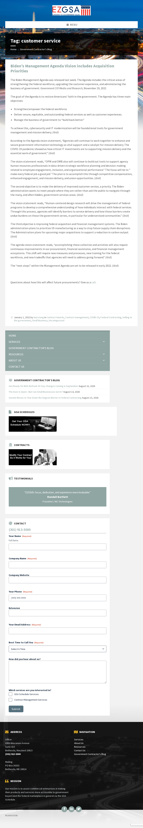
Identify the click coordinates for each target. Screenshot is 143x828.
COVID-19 (94, 317)
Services (78, 739)
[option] (57, 497)
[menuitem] (57, 336)
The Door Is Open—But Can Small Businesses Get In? (36, 391)
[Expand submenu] (103, 341)
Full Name (13, 540)
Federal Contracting (110, 317)
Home (13, 49)
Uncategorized (56, 320)
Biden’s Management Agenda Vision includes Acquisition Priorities (62, 68)
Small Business (40, 320)
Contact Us (79, 750)
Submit (16, 709)
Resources (79, 746)
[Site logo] (71, 14)
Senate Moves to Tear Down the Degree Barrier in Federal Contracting (45, 397)
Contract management (77, 317)
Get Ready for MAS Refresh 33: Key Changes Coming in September (43, 386)
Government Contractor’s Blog (36, 49)
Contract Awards (55, 317)
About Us (79, 743)
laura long (39, 317)
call (93, 282)
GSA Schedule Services (26, 694)
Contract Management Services (30, 699)
